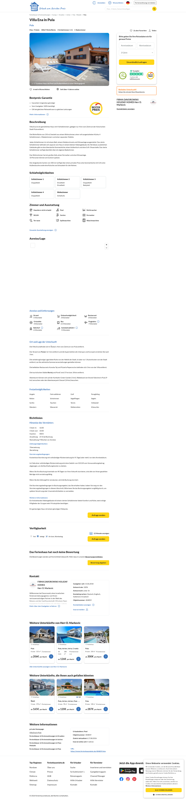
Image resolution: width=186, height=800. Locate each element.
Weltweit (33, 780)
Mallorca (33, 776)
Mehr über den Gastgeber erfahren (43, 606)
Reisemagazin (76, 776)
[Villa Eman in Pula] (96, 634)
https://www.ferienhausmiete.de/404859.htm (88, 751)
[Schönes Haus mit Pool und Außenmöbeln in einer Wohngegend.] (69, 59)
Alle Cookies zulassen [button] (163, 790)
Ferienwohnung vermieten (145, 3)
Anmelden (101, 3)
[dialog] (163, 778)
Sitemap (32, 784)
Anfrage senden (98, 515)
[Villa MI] (42, 634)
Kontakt (73, 784)
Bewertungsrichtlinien (94, 557)
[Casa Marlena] (96, 687)
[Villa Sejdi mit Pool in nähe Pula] (69, 687)
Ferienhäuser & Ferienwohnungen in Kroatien (46, 736)
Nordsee (33, 767)
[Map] (69, 274)
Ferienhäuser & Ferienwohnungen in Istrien (46, 739)
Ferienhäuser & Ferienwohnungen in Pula (45, 749)
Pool (85, 731)
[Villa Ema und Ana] (69, 634)
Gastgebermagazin (98, 772)
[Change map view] (33, 245)
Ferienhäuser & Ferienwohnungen (39, 15)
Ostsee (32, 772)
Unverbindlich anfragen (137, 62)
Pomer (43, 352)
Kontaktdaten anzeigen (126, 109)
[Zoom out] (106, 247)
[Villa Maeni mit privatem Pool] (42, 687)
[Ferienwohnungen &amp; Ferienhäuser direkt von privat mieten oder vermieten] (47, 8)
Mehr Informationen (37, 114)
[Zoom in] (106, 244)
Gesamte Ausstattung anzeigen (41, 230)
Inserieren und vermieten (100, 767)
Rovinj (50, 372)
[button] (164, 795)
